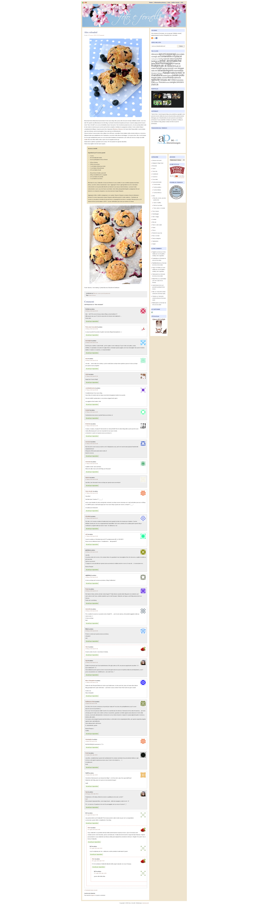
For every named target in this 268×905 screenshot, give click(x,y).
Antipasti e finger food (157, 163)
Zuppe (154, 243)
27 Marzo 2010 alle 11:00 (91, 412)
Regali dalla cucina (159, 78)
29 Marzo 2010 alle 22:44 (91, 630)
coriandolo (166, 56)
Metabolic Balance (156, 73)
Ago (86, 660)
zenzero (180, 82)
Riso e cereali (155, 235)
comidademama (90, 388)
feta (153, 63)
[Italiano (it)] (83, 2)
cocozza (87, 442)
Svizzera (179, 80)
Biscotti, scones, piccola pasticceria (101, 293)
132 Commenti (100, 35)
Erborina (88, 424)
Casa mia (154, 171)
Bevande (154, 165)
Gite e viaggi (155, 216)
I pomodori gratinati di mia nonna (158, 287)
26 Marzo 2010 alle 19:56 (91, 328)
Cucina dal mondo (156, 182)
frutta (154, 65)
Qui (86, 799)
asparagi (171, 54)
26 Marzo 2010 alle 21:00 (91, 342)
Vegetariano (155, 241)
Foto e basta (155, 211)
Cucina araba (156, 184)
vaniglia (173, 82)
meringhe (88, 340)
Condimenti (155, 174)
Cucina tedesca (157, 192)
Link (169, 2)
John (86, 374)
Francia (176, 63)
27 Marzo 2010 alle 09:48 (91, 390)
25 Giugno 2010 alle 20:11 (91, 793)
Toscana (162, 82)
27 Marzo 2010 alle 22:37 (91, 518)
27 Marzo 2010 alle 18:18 (91, 443)
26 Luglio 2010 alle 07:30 (98, 860)
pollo (181, 75)
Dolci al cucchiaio (157, 205)
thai (153, 82)
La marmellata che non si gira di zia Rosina (159, 280)
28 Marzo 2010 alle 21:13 (91, 590)
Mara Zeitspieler (90, 680)
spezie (155, 79)
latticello (154, 71)
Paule (87, 589)
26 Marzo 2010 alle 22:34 (91, 360)
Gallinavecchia (89, 701)
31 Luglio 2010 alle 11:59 (100, 873)
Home (151, 2)
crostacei (177, 56)
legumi (169, 70)
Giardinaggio (155, 214)
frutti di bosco (92, 295)
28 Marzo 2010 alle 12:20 (91, 552)
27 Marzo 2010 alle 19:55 (91, 493)
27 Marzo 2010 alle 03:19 (91, 376)
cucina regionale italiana (166, 59)
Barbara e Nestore (118, 129)
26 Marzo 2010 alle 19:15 (91, 311)
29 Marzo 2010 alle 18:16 (91, 610)
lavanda (162, 70)
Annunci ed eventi (156, 160)
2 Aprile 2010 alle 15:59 (91, 703)
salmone (177, 78)
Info (182, 2)
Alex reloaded (90, 32)
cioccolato (180, 54)
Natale (166, 72)
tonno (156, 82)
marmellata (178, 70)
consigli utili (155, 56)
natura (173, 72)
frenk (87, 753)
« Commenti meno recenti (90, 890)
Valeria (87, 477)
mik (86, 534)
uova (167, 82)
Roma (170, 77)
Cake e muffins (157, 202)
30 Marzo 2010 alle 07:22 (91, 662)
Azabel (87, 410)
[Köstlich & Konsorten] (176, 199)
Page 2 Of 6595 (156, 267)
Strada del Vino (168, 80)
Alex (86, 647)
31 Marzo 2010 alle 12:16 (91, 682)
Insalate (154, 219)
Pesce (154, 230)
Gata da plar (89, 491)
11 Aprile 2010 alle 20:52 (91, 755)
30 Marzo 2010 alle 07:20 (91, 648)
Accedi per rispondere (92, 321)
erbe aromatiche (170, 60)
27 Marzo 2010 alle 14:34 (91, 425)
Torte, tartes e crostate (159, 208)
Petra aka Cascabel (91, 327)
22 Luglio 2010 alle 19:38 (94, 829)
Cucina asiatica (157, 187)
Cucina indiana (157, 189)
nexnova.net (145, 903)
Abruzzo (154, 54)
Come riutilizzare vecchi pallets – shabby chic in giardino (159, 253)
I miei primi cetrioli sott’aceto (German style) (159, 298)
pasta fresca (167, 75)
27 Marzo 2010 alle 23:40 (91, 536)
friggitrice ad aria (156, 252)
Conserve (154, 176)
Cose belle (155, 179)
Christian (88, 461)
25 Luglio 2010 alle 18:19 (96, 848)
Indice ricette (175, 2)
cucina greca (154, 59)
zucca (154, 84)
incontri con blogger (176, 68)
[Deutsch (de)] (86, 2)
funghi (159, 68)
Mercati (154, 222)
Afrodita (87, 516)
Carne (153, 168)
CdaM (85, 139)
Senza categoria (156, 238)
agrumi (162, 54)
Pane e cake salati (157, 224)
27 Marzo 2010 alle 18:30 (91, 463)
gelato (165, 68)
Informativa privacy (160, 2)
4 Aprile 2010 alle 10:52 (91, 741)
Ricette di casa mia (157, 233)
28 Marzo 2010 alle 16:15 (91, 577)
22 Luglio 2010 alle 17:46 (91, 814)
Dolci (153, 195)
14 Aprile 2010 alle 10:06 (91, 774)
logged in (93, 895)
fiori (157, 63)
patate (175, 75)
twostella (88, 609)
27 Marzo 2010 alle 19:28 (91, 479)
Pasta (153, 227)
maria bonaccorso (157, 285)
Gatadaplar (88, 739)
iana (86, 358)
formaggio (166, 63)
